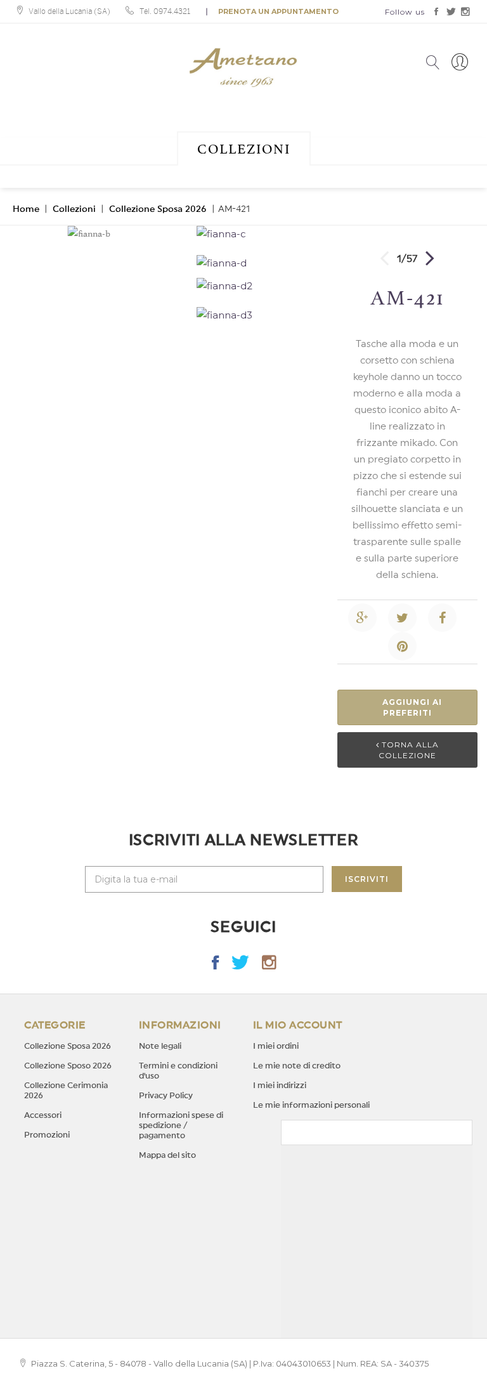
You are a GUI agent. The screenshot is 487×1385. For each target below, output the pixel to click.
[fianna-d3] (257, 315)
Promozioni (47, 1135)
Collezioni (243, 149)
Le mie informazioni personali (311, 1105)
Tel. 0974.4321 (165, 11)
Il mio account (297, 1025)
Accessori (43, 1115)
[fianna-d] (257, 263)
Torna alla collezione (409, 750)
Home (26, 209)
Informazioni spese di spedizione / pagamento (181, 1125)
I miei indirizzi (279, 1085)
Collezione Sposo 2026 (68, 1065)
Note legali (160, 1046)
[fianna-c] (257, 234)
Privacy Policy (166, 1095)
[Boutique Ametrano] (243, 68)
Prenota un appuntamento (278, 11)
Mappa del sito (167, 1155)
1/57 (407, 259)
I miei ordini (276, 1046)
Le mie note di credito (297, 1065)
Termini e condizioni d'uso (178, 1070)
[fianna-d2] (257, 286)
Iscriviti (367, 879)
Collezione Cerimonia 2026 (66, 1090)
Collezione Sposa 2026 (158, 209)
